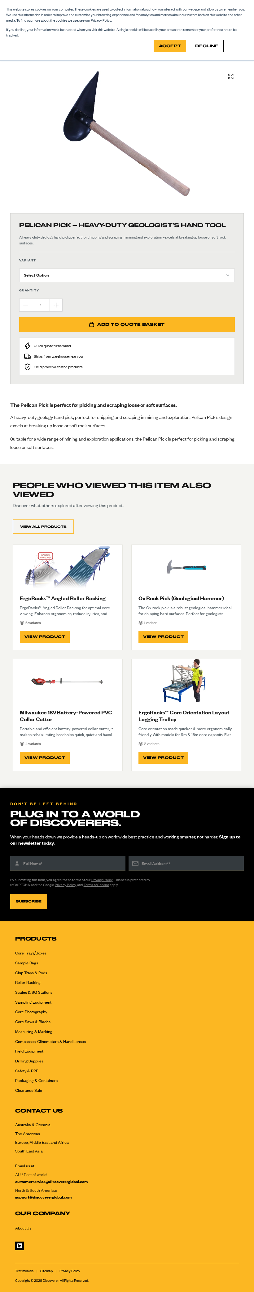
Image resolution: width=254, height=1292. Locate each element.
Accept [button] (170, 46)
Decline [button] (206, 46)
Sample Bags (26, 963)
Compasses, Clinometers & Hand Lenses (50, 1041)
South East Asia (29, 1151)
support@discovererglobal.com (43, 1197)
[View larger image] (231, 76)
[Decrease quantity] (26, 305)
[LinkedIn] (19, 1246)
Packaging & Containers (36, 1080)
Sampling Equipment (33, 1002)
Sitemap (46, 1270)
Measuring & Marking (33, 1031)
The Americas (27, 1133)
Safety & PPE (26, 1071)
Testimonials (24, 1270)
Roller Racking (28, 982)
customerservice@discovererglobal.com (51, 1181)
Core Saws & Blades (32, 1021)
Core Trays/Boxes (30, 953)
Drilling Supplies (29, 1061)
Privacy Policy (102, 879)
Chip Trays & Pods (31, 972)
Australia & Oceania (32, 1124)
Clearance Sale (28, 1090)
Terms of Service (96, 884)
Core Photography (31, 1011)
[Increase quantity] (56, 305)
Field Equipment (29, 1051)
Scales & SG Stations (33, 992)
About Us (23, 1228)
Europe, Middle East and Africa (42, 1142)
